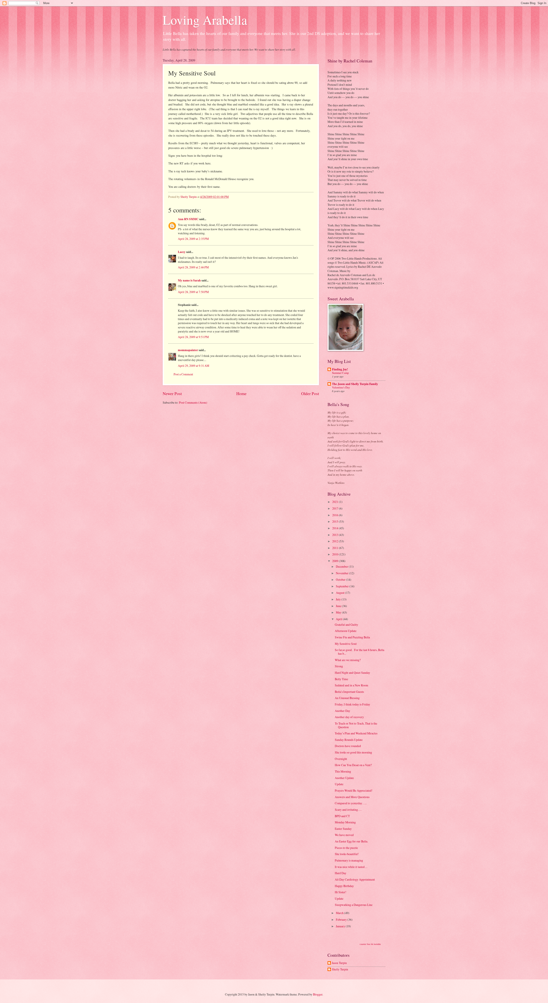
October (341, 579)
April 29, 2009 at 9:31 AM (193, 366)
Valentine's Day (341, 387)
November (342, 573)
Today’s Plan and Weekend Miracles (356, 733)
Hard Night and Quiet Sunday (352, 673)
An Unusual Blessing (347, 698)
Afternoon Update (345, 631)
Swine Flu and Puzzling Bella (352, 637)
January (341, 926)
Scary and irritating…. (348, 810)
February (341, 919)
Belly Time (341, 679)
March (340, 913)
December (342, 566)
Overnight (341, 759)
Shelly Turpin (340, 969)
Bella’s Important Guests (349, 692)
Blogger (317, 994)
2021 (335, 502)
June (339, 606)
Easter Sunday (343, 829)
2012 (335, 541)
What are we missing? (348, 660)
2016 (335, 515)
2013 (335, 535)
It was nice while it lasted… (351, 867)
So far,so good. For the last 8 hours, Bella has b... (359, 652)
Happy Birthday (344, 886)
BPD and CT (342, 816)
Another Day (342, 711)
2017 (335, 508)
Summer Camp (340, 373)
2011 (335, 548)
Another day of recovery (349, 717)
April (339, 619)
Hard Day (340, 873)
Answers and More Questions (352, 797)
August (340, 593)
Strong (339, 666)
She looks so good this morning (353, 752)
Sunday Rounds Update (349, 740)
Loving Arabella (205, 19)
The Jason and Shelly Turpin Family (355, 384)
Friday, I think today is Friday (352, 704)
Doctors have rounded (348, 746)
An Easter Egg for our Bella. (351, 841)
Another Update (344, 778)
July (338, 599)
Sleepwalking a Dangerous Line (353, 905)
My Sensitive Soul (346, 644)
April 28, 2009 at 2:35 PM (193, 239)
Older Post (310, 393)
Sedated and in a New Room (351, 685)
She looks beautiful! (347, 854)
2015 (335, 521)
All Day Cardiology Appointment (355, 879)
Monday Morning (345, 822)
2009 (335, 561)
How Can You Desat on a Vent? (353, 765)
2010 (335, 554)
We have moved (344, 835)
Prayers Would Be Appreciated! (353, 790)
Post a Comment (183, 374)
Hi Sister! (340, 892)
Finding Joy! (340, 369)
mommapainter (188, 350)
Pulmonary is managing (349, 860)
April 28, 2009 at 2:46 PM (193, 267)
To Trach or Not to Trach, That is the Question (356, 725)
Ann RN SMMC (188, 219)
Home (241, 393)
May (339, 612)
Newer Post (172, 393)
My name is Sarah (189, 280)
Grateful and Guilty (346, 625)
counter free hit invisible (370, 944)
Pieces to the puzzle (346, 848)
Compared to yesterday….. (350, 803)
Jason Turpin (339, 963)
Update (339, 784)
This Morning (343, 771)
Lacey (181, 252)
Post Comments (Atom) (193, 402)
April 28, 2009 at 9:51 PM (193, 337)
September (342, 586)
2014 (335, 528)
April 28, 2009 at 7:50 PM (193, 292)
